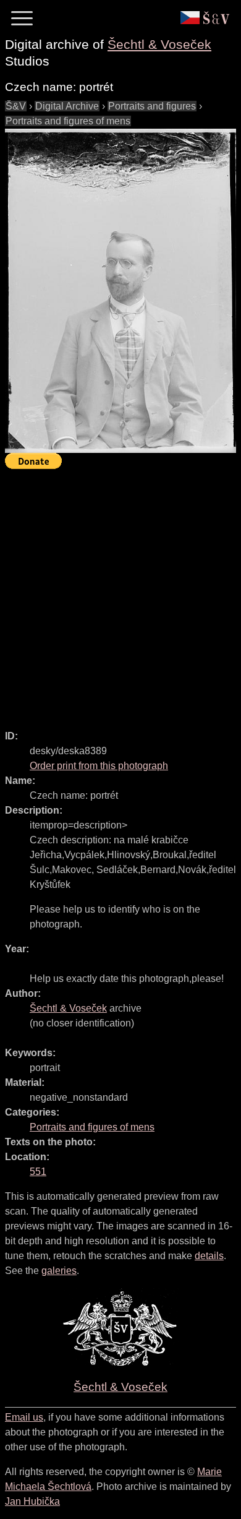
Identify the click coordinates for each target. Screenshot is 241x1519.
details (209, 1255)
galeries (59, 1270)
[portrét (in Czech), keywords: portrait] (120, 291)
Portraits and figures (152, 106)
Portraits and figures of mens (68, 121)
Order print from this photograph (99, 765)
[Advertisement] (120, 594)
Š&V (16, 106)
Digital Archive (67, 106)
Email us (24, 1417)
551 (38, 1171)
